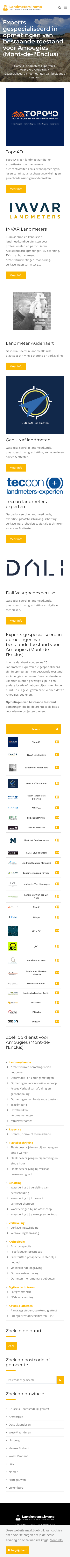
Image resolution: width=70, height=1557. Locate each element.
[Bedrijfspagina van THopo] (57, 917)
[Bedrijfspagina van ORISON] (57, 1021)
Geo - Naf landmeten (28, 440)
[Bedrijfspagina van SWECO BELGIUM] (57, 827)
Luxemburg (16, 1487)
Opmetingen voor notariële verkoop (34, 1083)
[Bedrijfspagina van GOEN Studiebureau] (57, 852)
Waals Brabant (18, 1456)
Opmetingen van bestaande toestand (35, 1099)
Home (18, 66)
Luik (11, 1464)
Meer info (16, 189)
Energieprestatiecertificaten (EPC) (32, 1316)
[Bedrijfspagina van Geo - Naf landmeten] (13, 783)
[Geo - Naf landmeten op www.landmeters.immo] (35, 404)
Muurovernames (21, 1121)
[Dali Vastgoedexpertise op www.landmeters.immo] (35, 567)
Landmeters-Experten (39, 66)
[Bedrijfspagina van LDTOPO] (57, 930)
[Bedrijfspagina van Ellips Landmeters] (57, 817)
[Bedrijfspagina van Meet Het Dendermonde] (57, 840)
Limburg (14, 1440)
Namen (13, 1472)
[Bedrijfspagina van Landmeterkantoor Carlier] (13, 992)
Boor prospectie (21, 1246)
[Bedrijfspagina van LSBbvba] (57, 1012)
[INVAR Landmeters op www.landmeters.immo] (35, 210)
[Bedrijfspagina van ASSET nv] (57, 808)
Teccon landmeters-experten (27, 504)
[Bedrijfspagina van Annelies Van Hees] (57, 960)
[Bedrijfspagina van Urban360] (57, 1002)
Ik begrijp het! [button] (17, 1550)
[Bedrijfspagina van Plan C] (57, 907)
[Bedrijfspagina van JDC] (57, 946)
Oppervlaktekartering (24, 1273)
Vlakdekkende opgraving (26, 1268)
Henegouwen (17, 1479)
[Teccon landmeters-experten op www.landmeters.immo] (35, 486)
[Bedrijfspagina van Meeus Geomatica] (57, 983)
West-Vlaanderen (20, 1432)
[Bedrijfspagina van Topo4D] (13, 741)
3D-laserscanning (22, 1297)
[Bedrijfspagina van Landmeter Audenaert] (13, 767)
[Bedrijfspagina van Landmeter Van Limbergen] (57, 884)
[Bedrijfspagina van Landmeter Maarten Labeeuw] (57, 973)
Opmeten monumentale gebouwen (33, 1278)
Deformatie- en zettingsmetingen (32, 1078)
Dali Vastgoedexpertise (30, 592)
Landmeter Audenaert (30, 343)
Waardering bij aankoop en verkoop (34, 1214)
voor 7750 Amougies (33, 69)
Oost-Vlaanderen (20, 1424)
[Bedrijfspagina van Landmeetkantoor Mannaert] (57, 863)
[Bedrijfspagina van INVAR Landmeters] (13, 754)
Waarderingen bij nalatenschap (31, 1209)
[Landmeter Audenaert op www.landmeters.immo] (32, 310)
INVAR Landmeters (26, 229)
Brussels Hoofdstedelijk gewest (29, 1409)
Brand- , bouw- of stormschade (31, 1134)
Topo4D (14, 151)
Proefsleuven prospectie (26, 1251)
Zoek (11, 1346)
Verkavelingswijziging (24, 1227)
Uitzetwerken (19, 1110)
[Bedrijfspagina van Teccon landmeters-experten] (13, 797)
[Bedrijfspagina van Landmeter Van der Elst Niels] (57, 896)
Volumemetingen (22, 1115)
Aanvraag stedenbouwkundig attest (34, 1310)
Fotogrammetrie (21, 1292)
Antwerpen (16, 1416)
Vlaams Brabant (19, 1448)
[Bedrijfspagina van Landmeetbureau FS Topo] (57, 873)
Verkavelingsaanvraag (25, 1233)
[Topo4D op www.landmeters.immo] (35, 116)
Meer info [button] (56, 1540)
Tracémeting (19, 1104)
